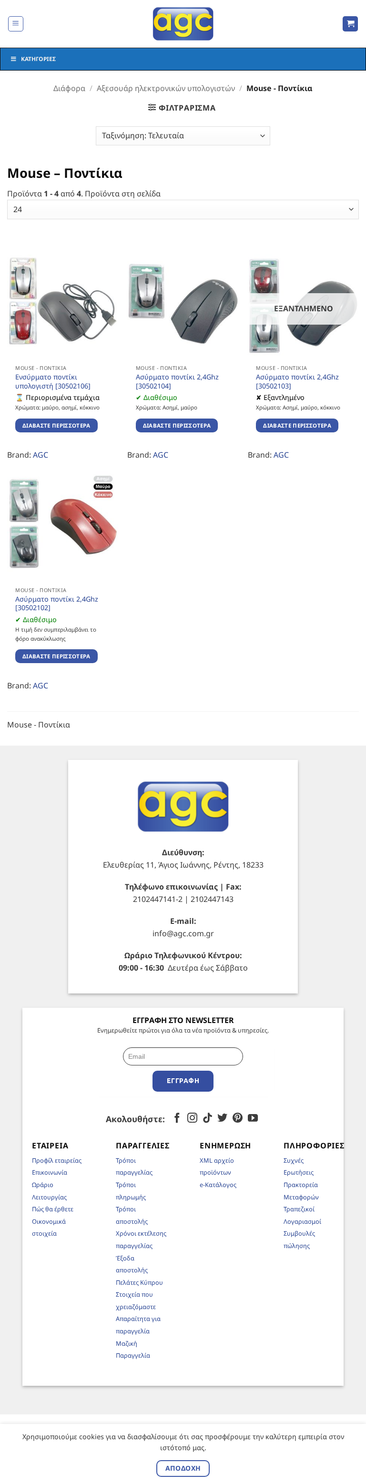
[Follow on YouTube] (253, 1118)
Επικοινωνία (49, 1172)
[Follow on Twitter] (222, 1118)
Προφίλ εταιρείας (56, 1160)
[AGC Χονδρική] (183, 24)
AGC (40, 455)
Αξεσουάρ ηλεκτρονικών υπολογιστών (166, 88)
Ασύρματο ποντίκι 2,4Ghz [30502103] (297, 381)
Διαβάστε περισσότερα (56, 425)
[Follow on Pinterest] (238, 1118)
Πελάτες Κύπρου (139, 1282)
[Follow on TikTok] (208, 1118)
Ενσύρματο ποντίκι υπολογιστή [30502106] (53, 381)
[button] (15, 23)
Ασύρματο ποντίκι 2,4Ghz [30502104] (177, 381)
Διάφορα (69, 88)
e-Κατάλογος (218, 1184)
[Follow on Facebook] (177, 1118)
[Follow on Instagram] (192, 1118)
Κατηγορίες (38, 59)
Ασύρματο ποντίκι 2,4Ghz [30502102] (56, 604)
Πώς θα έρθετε (52, 1209)
